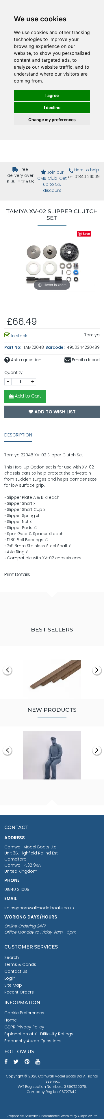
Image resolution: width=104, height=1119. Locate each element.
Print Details (17, 574)
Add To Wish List (54, 411)
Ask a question (25, 360)
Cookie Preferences (24, 1013)
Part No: (13, 347)
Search (11, 957)
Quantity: (13, 372)
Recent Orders (19, 992)
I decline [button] (52, 107)
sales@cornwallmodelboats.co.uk (39, 908)
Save (86, 233)
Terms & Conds (20, 964)
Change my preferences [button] (52, 119)
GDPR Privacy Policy (24, 1027)
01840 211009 (16, 889)
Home (10, 1020)
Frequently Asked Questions (33, 1041)
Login (9, 978)
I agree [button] (52, 95)
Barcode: (55, 347)
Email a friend (85, 360)
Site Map (13, 985)
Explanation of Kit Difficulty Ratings (38, 1034)
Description (18, 435)
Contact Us (15, 971)
